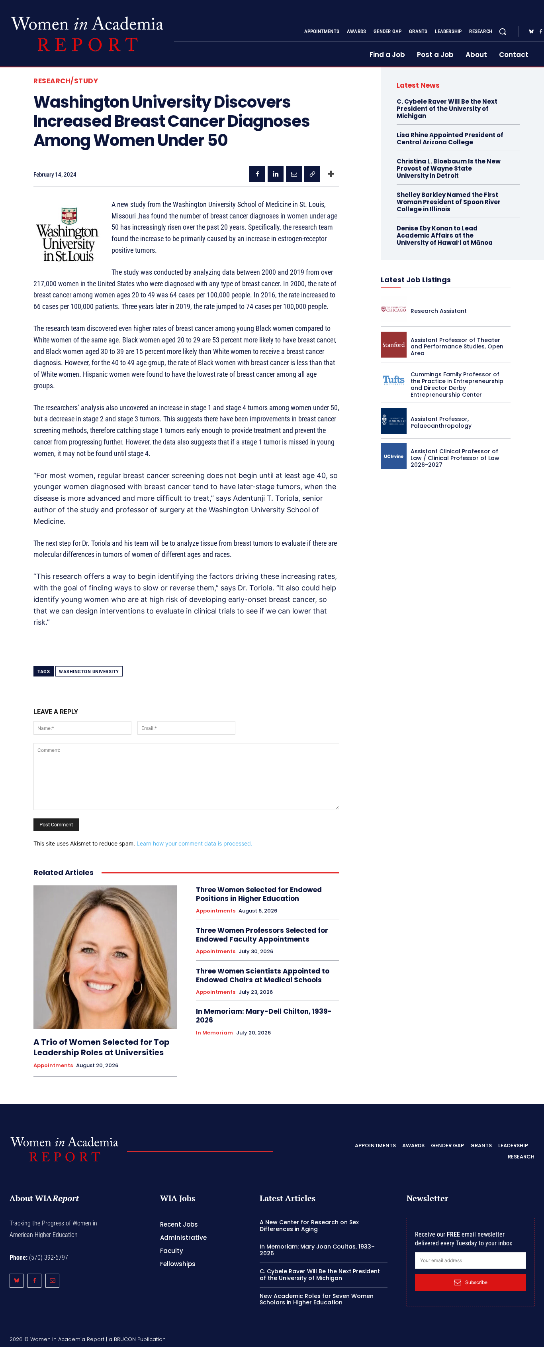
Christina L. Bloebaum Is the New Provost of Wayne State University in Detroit (449, 168)
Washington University (89, 671)
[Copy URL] (312, 174)
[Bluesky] (531, 32)
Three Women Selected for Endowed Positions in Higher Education (259, 894)
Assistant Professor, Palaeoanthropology (441, 422)
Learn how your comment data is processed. (194, 843)
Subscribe (476, 1282)
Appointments (53, 1065)
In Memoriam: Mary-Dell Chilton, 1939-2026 (264, 1016)
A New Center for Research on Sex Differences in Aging (309, 1225)
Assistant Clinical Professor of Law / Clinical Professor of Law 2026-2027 (455, 458)
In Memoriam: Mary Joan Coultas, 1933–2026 (317, 1250)
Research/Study (65, 81)
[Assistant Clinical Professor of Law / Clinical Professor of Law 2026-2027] (394, 456)
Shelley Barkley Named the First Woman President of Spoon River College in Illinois (449, 202)
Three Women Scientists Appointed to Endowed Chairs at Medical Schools (262, 975)
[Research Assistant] (394, 309)
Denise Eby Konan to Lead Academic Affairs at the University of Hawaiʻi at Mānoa (445, 235)
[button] (502, 31)
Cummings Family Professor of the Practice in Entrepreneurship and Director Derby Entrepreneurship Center (457, 384)
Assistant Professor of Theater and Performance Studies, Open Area (457, 347)
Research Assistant (439, 311)
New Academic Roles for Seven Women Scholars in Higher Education (317, 1299)
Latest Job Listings (416, 280)
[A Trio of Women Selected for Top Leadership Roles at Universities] (105, 957)
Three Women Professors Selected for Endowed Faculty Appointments (262, 935)
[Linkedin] (276, 174)
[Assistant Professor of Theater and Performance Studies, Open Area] (394, 345)
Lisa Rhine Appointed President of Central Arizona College (450, 138)
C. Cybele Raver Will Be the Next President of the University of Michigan (447, 108)
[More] (331, 174)
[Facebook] (257, 174)
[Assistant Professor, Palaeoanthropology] (394, 421)
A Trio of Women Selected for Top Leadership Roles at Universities (101, 1047)
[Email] (294, 174)
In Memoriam (214, 1033)
